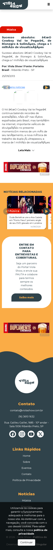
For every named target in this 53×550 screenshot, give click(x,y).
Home (26, 455)
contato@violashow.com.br (26, 410)
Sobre (26, 461)
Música (26, 500)
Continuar (26, 542)
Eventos (26, 468)
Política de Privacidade (27, 480)
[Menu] (48, 5)
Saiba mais (26, 297)
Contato (26, 474)
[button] (46, 87)
